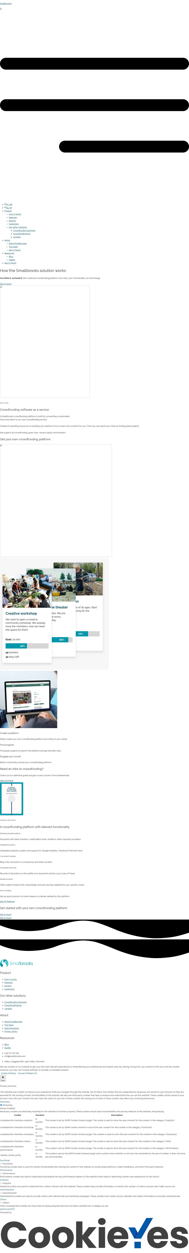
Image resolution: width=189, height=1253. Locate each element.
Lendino (17, 237)
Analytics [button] (4, 1180)
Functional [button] (5, 1160)
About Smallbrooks (18, 243)
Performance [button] (6, 1170)
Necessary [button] (5, 1102)
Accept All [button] (22, 1073)
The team (13, 247)
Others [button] (3, 1199)
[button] (5, 284)
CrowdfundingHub (21, 234)
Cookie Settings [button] (8, 1073)
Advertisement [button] (7, 1190)
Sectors (12, 221)
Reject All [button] (32, 1073)
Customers (14, 224)
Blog (11, 256)
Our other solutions (18, 227)
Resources (9, 253)
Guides (12, 260)
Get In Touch (15, 250)
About (7, 240)
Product (8, 211)
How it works (15, 214)
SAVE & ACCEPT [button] (7, 1209)
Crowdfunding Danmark (24, 230)
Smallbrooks (6, 3)
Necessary (8, 1105)
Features (13, 217)
